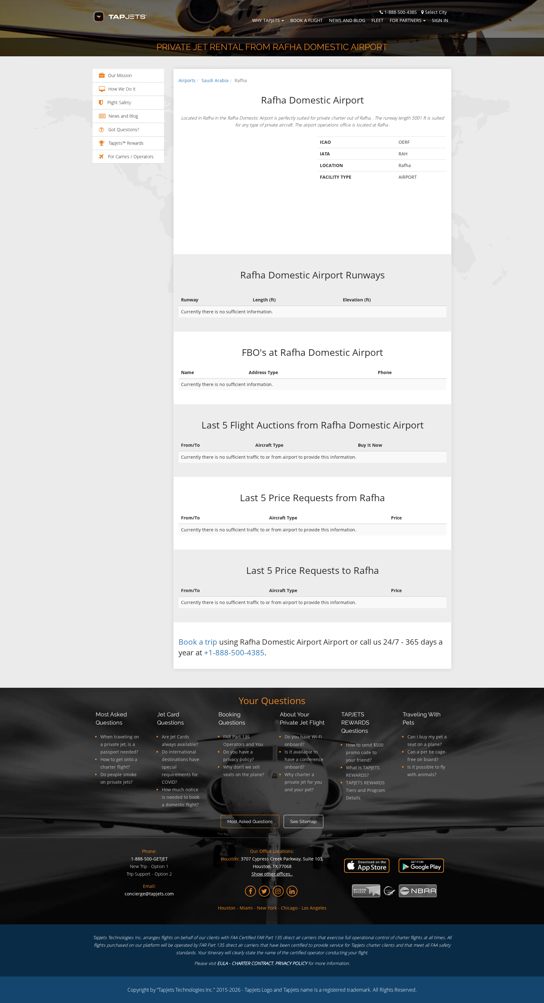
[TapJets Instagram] (278, 891)
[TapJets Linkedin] (292, 891)
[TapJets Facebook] (250, 891)
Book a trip (197, 641)
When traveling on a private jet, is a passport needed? (119, 744)
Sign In (440, 20)
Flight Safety (118, 102)
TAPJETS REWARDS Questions (355, 722)
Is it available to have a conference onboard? (304, 759)
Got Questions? (123, 129)
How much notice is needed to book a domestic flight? (180, 797)
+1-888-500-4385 (234, 652)
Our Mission (120, 75)
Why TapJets (266, 20)
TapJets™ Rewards (125, 143)
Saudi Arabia (215, 80)
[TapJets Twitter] (264, 891)
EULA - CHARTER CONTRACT (245, 963)
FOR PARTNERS (406, 20)
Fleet (377, 20)
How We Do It (122, 89)
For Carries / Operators (130, 157)
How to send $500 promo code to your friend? (364, 752)
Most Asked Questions (250, 821)
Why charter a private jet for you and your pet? (303, 782)
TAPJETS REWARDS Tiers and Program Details (365, 790)
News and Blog (347, 20)
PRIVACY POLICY (291, 963)
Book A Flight (306, 20)
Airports (187, 80)
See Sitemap (303, 821)
